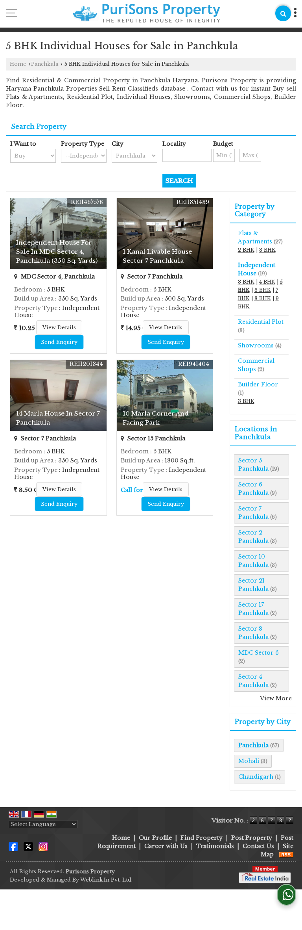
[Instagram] (43, 845)
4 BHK (267, 282)
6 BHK (262, 290)
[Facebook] (13, 845)
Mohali (248, 761)
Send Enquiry (59, 342)
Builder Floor (258, 384)
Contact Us (258, 846)
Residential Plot (261, 321)
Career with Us (166, 846)
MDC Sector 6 (258, 652)
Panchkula (44, 64)
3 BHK (267, 250)
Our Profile (155, 837)
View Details (59, 327)
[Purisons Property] (146, 15)
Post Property (251, 837)
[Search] (283, 13)
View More (276, 698)
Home (18, 64)
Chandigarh (255, 776)
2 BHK (246, 250)
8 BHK (262, 298)
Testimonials (215, 846)
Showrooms (256, 345)
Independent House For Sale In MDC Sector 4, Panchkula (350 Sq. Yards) (57, 251)
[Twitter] (28, 845)
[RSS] (286, 854)
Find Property (201, 837)
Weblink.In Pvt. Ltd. (106, 880)
